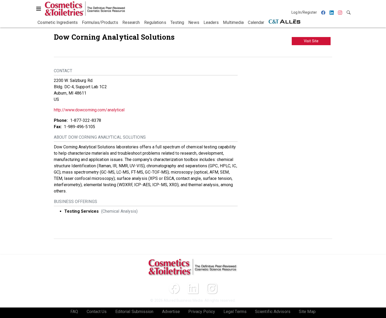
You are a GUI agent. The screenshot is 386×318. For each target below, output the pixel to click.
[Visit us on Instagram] (212, 288)
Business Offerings (75, 201)
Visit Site (311, 41)
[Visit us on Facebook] (174, 288)
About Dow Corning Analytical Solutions (100, 137)
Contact (63, 70)
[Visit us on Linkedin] (193, 288)
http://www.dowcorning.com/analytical (89, 109)
